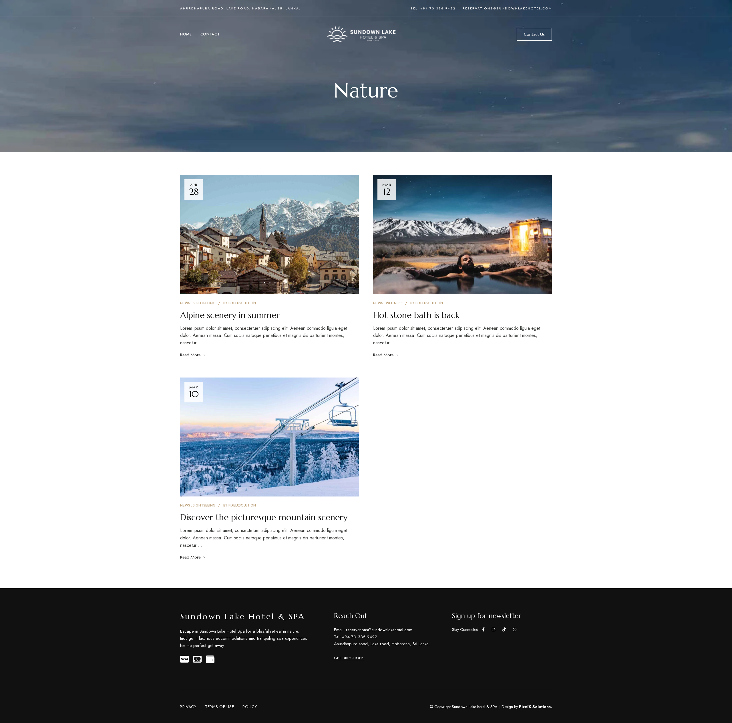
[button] (534, 34)
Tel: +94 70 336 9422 (433, 8)
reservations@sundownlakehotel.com (507, 8)
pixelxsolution (242, 303)
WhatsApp (514, 629)
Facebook (483, 629)
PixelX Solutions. (535, 707)
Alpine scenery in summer (230, 315)
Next (349, 234)
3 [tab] (274, 282)
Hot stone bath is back (416, 315)
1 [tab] (264, 282)
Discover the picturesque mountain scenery (263, 517)
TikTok (504, 629)
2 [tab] (269, 282)
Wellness (394, 303)
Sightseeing (204, 303)
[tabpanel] (269, 234)
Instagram (493, 629)
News (185, 303)
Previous (189, 234)
